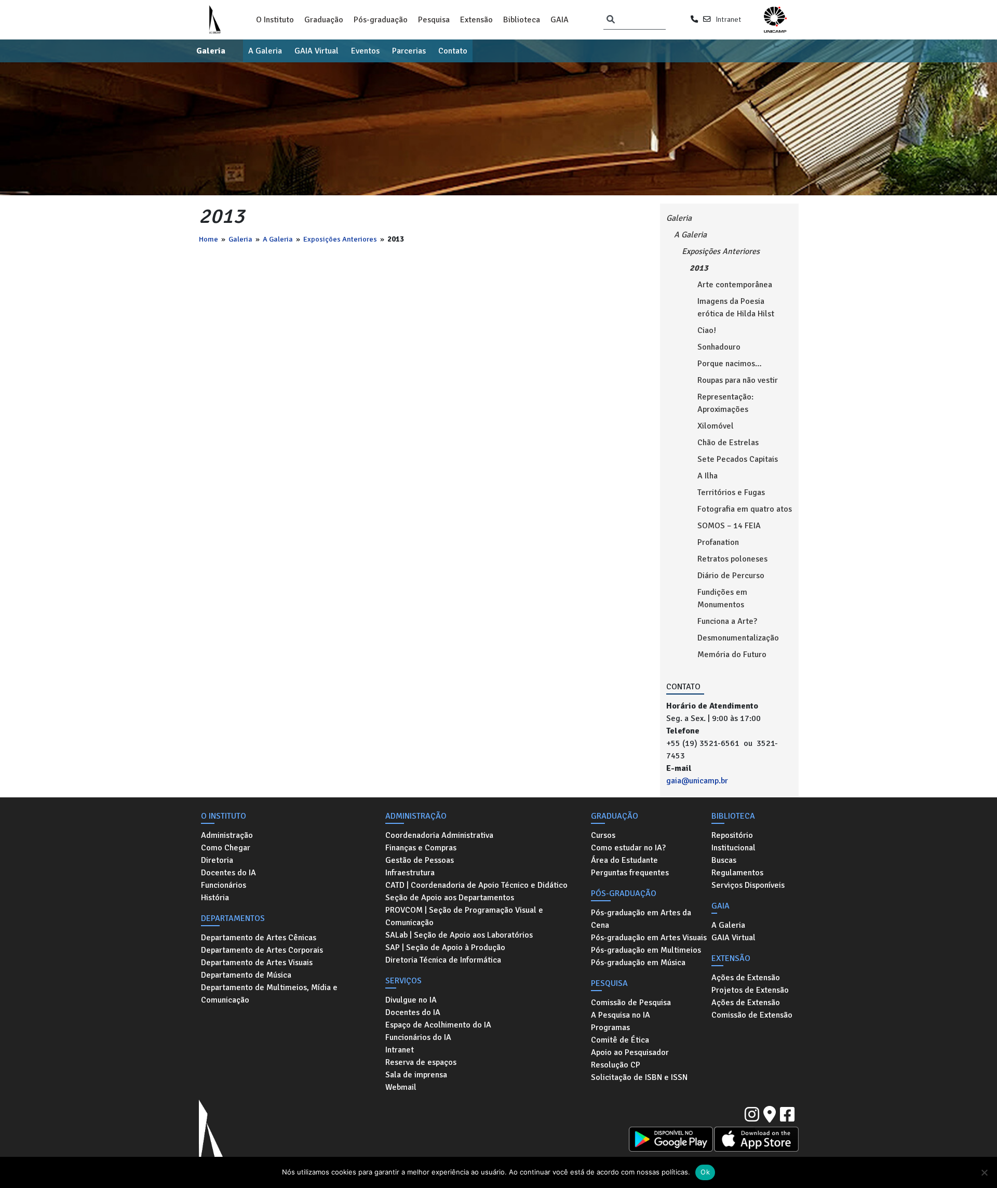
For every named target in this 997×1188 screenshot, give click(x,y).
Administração (227, 835)
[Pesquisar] (610, 20)
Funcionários (223, 885)
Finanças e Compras (420, 848)
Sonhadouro (718, 347)
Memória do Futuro (731, 654)
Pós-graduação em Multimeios (646, 950)
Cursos (603, 835)
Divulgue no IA (411, 1000)
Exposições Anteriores (340, 239)
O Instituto (275, 20)
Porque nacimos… (729, 363)
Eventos (365, 51)
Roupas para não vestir (737, 380)
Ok (705, 1172)
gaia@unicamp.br (697, 781)
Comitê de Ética (620, 1040)
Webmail (400, 1087)
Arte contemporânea (734, 284)
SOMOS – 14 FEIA (729, 525)
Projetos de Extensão (750, 990)
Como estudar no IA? (628, 848)
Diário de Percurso (730, 575)
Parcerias (409, 51)
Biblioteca (521, 20)
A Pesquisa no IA (620, 1015)
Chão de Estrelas (728, 442)
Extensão (476, 20)
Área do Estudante (624, 860)
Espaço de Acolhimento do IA (438, 1025)
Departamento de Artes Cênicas (258, 937)
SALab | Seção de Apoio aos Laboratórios (459, 935)
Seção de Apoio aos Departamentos (449, 897)
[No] (984, 1172)
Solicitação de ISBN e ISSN (639, 1077)
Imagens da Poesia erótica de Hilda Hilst (735, 307)
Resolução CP (615, 1065)
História (215, 897)
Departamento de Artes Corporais (262, 950)
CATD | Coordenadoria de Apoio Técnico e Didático (476, 885)
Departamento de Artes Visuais (257, 962)
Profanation (718, 542)
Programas (610, 1027)
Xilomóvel (715, 426)
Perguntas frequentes (630, 872)
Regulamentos (737, 872)
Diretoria (217, 860)
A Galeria (265, 51)
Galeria (210, 51)
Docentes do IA (228, 872)
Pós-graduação (381, 20)
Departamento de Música (246, 975)
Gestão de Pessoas (419, 860)
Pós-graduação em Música (638, 962)
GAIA (559, 20)
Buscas (723, 860)
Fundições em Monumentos (722, 598)
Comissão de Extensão (751, 1015)
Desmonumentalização (738, 638)
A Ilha (707, 476)
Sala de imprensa (416, 1075)
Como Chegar (225, 848)
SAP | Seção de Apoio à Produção (445, 947)
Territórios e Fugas (731, 492)
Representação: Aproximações (725, 403)
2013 (699, 268)
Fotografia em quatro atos (744, 509)
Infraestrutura (410, 872)
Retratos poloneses (732, 559)
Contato (452, 51)
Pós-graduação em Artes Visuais (649, 937)
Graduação (323, 20)
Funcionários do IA (418, 1037)
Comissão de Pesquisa (631, 1002)
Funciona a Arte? (727, 621)
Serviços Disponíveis (748, 885)
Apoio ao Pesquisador (630, 1052)
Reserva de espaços (420, 1062)
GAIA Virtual (316, 51)
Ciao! (706, 330)
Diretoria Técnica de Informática (443, 960)
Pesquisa (434, 20)
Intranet (728, 19)
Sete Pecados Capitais (737, 459)
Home (208, 239)
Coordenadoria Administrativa (439, 835)
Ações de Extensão (745, 977)
